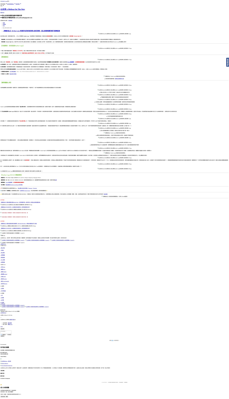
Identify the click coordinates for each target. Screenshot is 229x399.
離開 (7, 396)
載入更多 (2, 328)
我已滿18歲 (3, 396)
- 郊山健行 (2, 252)
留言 (14, 319)
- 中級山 (2, 250)
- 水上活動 (2, 259)
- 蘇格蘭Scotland (3, 274)
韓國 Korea (10, 324)
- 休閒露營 (2, 255)
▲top (1, 326)
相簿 (4, 22)
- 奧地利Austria (3, 278)
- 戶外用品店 (3, 290)
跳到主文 (2, 12)
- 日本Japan (2, 267)
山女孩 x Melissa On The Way (12, 9)
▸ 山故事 (2, 302)
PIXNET (105, 382)
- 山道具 (2, 288)
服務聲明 (125, 382)
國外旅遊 (10, 322)
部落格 (4, 24)
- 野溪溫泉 (2, 257)
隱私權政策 (121, 382)
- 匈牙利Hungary (3, 283)
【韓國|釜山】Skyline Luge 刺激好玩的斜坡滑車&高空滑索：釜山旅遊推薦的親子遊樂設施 (31, 31)
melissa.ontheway (4, 363)
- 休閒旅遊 (2, 262)
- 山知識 (2, 297)
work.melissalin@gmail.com (6, 365)
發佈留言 (2, 336)
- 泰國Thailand (3, 271)
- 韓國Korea (2, 269)
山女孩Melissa (3, 312)
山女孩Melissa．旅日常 (6, 361)
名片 (4, 25)
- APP (1, 295)
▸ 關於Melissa (3, 244)
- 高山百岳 (2, 247)
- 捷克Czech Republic (4, 281)
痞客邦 (11, 319)
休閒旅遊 (10, 20)
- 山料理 (2, 300)
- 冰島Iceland (3, 276)
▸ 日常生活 (2, 303)
